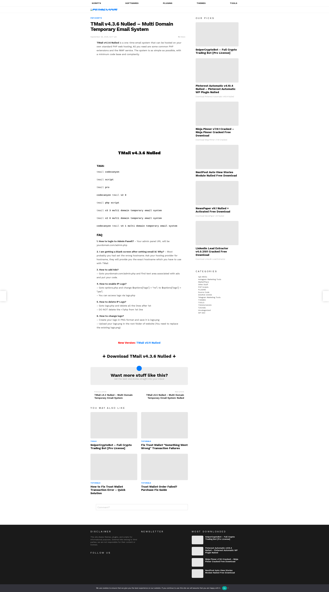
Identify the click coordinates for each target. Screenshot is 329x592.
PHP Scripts (203, 287)
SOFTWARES (132, 3)
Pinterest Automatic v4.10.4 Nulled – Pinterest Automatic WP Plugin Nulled (215, 89)
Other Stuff (203, 284)
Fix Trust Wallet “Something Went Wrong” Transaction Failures (164, 446)
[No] (228, 588)
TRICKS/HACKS (205, 305)
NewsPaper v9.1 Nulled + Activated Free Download (213, 210)
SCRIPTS (96, 3)
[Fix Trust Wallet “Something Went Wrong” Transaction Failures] (164, 425)
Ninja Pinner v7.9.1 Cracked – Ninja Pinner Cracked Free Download (215, 132)
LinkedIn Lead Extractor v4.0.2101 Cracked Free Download (212, 251)
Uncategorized (204, 310)
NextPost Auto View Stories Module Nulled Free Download (216, 174)
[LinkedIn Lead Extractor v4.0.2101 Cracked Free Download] (217, 233)
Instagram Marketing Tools (209, 279)
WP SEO (201, 313)
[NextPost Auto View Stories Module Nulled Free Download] (217, 157)
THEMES (201, 3)
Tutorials (146, 441)
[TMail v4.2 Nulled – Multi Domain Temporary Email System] (3, 296)
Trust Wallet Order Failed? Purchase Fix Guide (159, 488)
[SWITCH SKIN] (231, 9)
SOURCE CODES (205, 295)
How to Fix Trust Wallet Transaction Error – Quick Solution (107, 490)
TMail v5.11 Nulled (148, 342)
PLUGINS (167, 3)
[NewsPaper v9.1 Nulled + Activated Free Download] (217, 193)
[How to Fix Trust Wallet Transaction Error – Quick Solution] (113, 467)
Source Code (203, 292)
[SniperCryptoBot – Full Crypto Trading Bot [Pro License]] (113, 425)
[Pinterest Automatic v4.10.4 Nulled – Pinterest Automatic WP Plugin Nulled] (217, 70)
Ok (224, 588)
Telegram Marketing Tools (209, 297)
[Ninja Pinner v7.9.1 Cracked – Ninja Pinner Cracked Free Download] (217, 114)
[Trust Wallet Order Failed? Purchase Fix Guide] (164, 467)
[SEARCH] (227, 9)
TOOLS (233, 3)
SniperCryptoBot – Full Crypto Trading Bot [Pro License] (111, 446)
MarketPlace (203, 282)
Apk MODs (202, 277)
